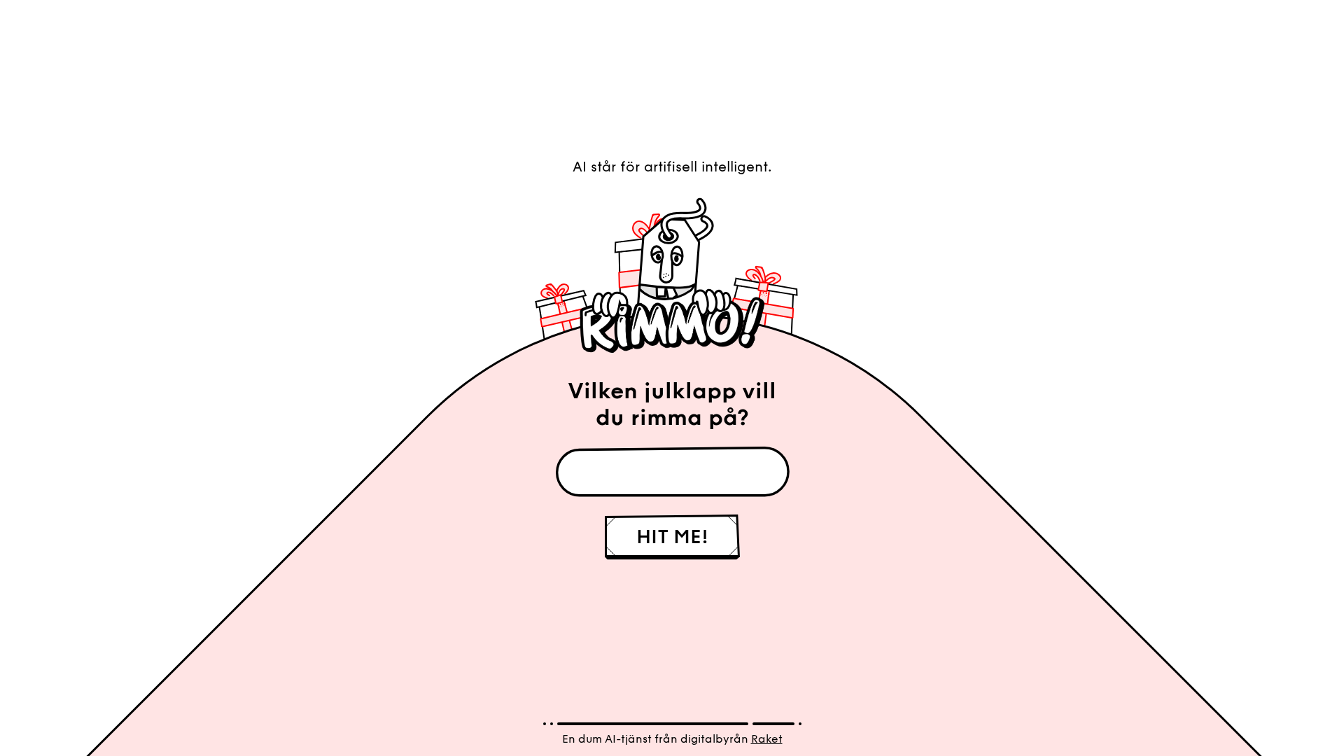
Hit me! (672, 537)
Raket (767, 739)
